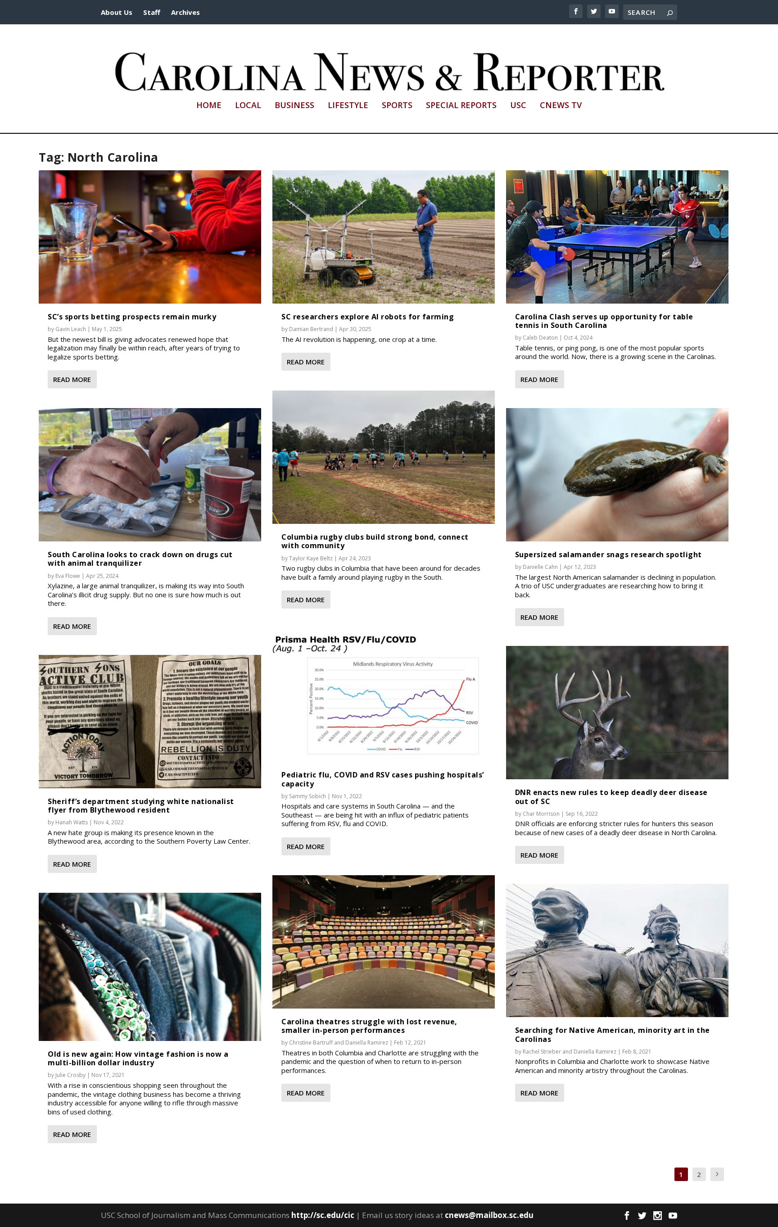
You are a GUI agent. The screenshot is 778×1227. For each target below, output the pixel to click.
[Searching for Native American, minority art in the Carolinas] (617, 950)
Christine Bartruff (311, 1042)
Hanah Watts (71, 822)
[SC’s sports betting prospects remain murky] (150, 237)
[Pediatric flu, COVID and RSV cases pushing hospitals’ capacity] (383, 695)
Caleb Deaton (540, 337)
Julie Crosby (70, 1075)
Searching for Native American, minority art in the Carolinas (612, 1034)
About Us (116, 12)
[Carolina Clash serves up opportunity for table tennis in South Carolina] (617, 237)
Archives (185, 12)
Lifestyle (348, 105)
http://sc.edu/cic (322, 1215)
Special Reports (461, 105)
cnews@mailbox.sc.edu (489, 1215)
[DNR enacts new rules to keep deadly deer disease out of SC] (617, 712)
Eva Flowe (67, 576)
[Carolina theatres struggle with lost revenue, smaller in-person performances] (383, 942)
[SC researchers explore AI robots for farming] (383, 237)
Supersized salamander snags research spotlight (608, 554)
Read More (72, 379)
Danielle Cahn (540, 567)
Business (294, 105)
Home (209, 105)
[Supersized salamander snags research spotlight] (617, 474)
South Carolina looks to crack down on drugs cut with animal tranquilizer (140, 559)
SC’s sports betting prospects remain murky (132, 317)
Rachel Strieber (542, 1051)
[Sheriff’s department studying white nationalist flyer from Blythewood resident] (150, 721)
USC (518, 105)
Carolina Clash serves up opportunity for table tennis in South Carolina (604, 321)
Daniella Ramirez (366, 1042)
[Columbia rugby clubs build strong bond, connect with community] (383, 457)
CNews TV (561, 105)
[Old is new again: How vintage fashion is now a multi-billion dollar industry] (150, 967)
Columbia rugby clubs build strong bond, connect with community (375, 541)
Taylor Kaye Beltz (311, 558)
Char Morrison (541, 814)
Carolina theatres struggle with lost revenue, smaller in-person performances (369, 1026)
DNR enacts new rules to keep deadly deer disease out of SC (611, 796)
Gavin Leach (70, 329)
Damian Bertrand (311, 329)
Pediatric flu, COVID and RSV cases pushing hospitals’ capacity (382, 779)
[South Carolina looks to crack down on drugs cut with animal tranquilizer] (150, 474)
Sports (397, 105)
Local (248, 105)
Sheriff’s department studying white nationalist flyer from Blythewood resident (141, 805)
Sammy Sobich (307, 796)
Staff (151, 12)
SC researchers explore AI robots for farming (367, 317)
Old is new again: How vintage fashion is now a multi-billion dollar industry (138, 1058)
